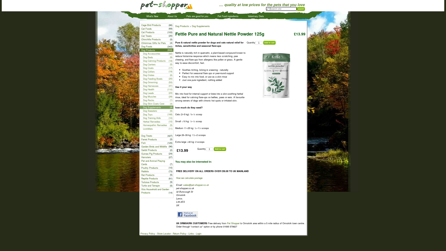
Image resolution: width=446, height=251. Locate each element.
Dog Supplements (201, 26)
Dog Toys (148, 114)
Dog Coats (148, 68)
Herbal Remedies (151, 121)
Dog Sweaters (150, 110)
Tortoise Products (150, 182)
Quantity (251, 42)
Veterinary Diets (256, 16)
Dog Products (182, 26)
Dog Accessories (151, 53)
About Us (172, 16)
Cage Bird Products (151, 25)
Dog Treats (146, 135)
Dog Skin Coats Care (153, 103)
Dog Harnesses (151, 86)
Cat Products (148, 32)
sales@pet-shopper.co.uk (196, 185)
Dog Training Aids (152, 118)
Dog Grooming (150, 82)
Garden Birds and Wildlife (154, 146)
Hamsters (146, 157)
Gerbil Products (149, 150)
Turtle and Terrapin (150, 185)
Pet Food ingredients (228, 16)
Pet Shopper (233, 223)
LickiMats (148, 128)
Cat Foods (146, 28)
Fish (143, 142)
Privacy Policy (147, 233)
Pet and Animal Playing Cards (153, 162)
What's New (152, 16)
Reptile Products (149, 178)
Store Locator (164, 233)
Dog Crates (148, 75)
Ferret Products (149, 139)
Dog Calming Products (154, 60)
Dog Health (148, 89)
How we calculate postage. (189, 178)
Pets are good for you (197, 16)
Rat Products (148, 175)
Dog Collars (149, 71)
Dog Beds (148, 57)
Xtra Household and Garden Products (155, 191)
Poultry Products (149, 167)
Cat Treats (146, 35)
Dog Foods (146, 46)
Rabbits (145, 171)
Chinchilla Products (151, 39)
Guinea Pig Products (151, 153)
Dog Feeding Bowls (153, 78)
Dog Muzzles (149, 96)
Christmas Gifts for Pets (153, 43)
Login (198, 233)
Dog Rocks (148, 100)
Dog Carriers (149, 64)
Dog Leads (148, 93)
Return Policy (179, 233)
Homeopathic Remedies (155, 125)
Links (191, 233)
